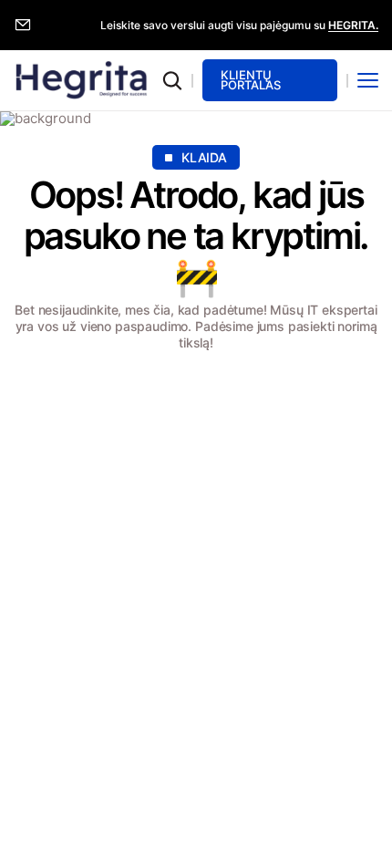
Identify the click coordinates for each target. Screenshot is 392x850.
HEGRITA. (353, 25)
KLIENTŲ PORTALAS (251, 79)
